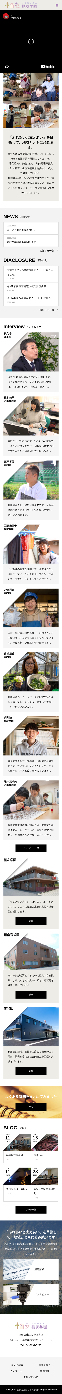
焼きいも (38, 1155)
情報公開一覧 (47, 310)
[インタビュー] (31, 1286)
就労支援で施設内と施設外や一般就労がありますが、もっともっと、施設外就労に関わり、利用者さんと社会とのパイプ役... (31, 830)
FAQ (31, 1106)
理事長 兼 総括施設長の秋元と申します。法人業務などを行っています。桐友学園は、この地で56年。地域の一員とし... (30, 382)
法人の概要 (17, 1365)
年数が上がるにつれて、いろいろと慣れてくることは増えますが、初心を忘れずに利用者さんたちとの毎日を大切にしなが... (31, 446)
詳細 (31, 921)
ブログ (8, 1159)
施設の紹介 (45, 1365)
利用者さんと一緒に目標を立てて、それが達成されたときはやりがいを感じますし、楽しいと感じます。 (31, 510)
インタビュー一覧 (31, 848)
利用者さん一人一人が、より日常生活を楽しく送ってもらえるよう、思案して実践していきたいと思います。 (31, 702)
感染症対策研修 (14, 1155)
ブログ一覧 (31, 1209)
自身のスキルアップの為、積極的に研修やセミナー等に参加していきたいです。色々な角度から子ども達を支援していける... (31, 766)
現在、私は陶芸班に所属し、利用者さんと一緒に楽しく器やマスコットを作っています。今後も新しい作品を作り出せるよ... (31, 638)
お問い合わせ (31, 1376)
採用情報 (45, 1371)
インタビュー (17, 1371)
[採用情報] (31, 1261)
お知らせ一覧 (47, 250)
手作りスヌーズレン (17, 1189)
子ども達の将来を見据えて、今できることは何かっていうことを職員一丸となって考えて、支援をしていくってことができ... (31, 574)
